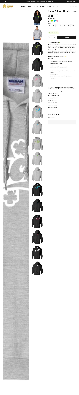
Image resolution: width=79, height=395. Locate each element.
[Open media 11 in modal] (16, 202)
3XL (68, 25)
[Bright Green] (52, 21)
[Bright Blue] (55, 21)
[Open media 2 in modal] (37, 33)
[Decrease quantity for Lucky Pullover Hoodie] (49, 37)
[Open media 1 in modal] (37, 17)
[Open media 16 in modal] (37, 237)
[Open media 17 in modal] (37, 252)
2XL (64, 25)
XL (60, 25)
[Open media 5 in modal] (37, 80)
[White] (49, 21)
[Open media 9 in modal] (37, 142)
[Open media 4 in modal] (37, 64)
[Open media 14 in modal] (37, 205)
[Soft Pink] (57, 21)
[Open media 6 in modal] (37, 95)
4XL (73, 25)
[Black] (52, 16)
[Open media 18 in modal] (37, 268)
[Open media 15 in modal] (37, 221)
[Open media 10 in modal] (37, 158)
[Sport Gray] (49, 16)
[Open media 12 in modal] (37, 174)
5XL (50, 28)
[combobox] (71, 1)
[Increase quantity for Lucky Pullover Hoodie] (54, 37)
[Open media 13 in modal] (37, 189)
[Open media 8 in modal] (37, 127)
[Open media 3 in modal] (37, 48)
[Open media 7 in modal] (37, 111)
